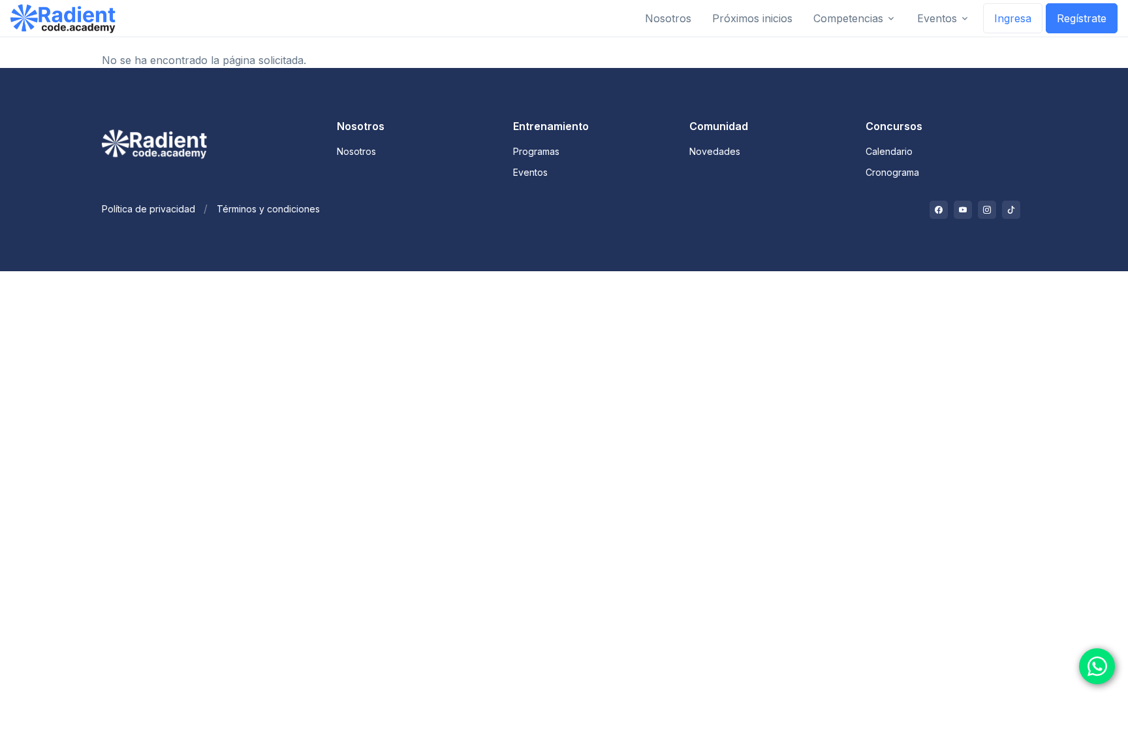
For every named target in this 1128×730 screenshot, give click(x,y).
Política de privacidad (148, 208)
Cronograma (892, 172)
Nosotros (668, 18)
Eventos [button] (937, 18)
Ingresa (1012, 18)
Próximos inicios (752, 18)
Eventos (530, 172)
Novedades (714, 151)
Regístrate (1081, 18)
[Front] (63, 18)
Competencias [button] (848, 18)
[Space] (159, 140)
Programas (536, 151)
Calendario (889, 151)
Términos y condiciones (268, 208)
